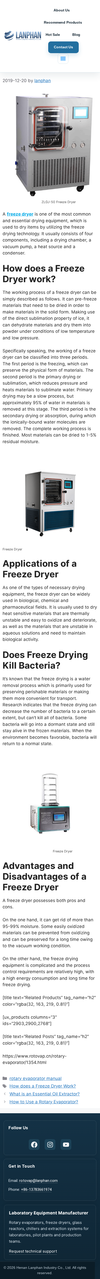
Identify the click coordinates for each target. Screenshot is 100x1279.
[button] (63, 58)
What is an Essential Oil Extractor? (44, 1093)
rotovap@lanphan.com (38, 1180)
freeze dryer (20, 214)
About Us (62, 10)
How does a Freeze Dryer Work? (42, 1086)
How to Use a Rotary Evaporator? (43, 1101)
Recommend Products (63, 22)
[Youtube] (66, 1144)
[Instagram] (50, 1144)
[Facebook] (34, 1144)
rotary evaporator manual (35, 1078)
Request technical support (33, 1251)
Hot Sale (53, 35)
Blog (76, 35)
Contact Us (63, 47)
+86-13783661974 (36, 1189)
